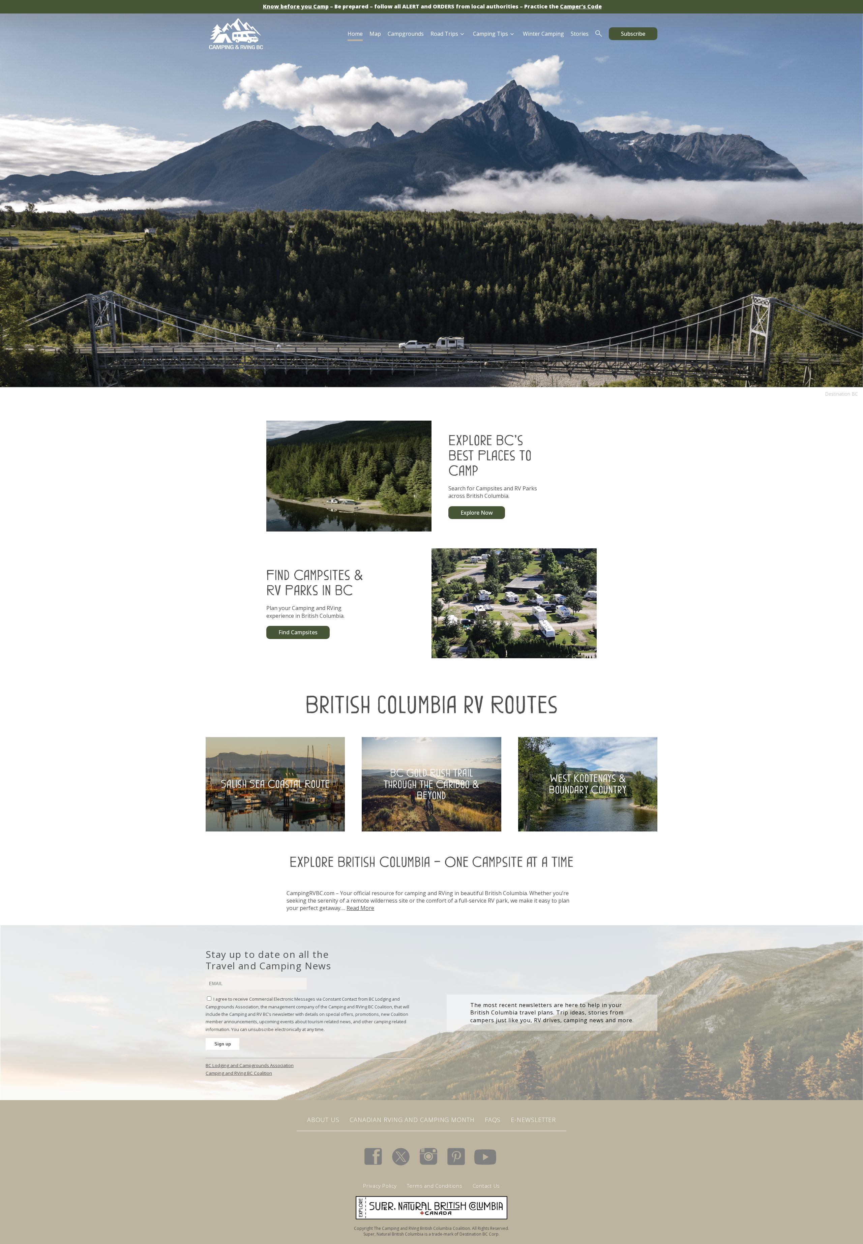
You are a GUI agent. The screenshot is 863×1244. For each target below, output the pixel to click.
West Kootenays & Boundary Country (587, 784)
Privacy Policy (380, 1185)
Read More (360, 908)
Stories (580, 33)
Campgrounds (406, 33)
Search (598, 33)
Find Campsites (298, 632)
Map (375, 33)
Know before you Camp (296, 6)
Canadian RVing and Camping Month (412, 1120)
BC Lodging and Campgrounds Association (250, 1065)
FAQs (493, 1120)
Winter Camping (543, 33)
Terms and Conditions (435, 1185)
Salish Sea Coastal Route (275, 784)
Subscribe (633, 33)
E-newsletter (533, 1120)
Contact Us (486, 1185)
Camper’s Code (581, 6)
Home (355, 33)
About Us (323, 1120)
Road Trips (444, 33)
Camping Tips (490, 33)
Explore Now (476, 512)
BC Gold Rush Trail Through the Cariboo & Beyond (431, 784)
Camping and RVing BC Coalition (239, 1073)
